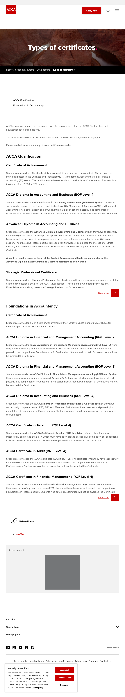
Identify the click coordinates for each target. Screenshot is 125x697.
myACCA (20, 534)
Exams (30, 69)
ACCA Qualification (23, 100)
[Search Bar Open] (108, 10)
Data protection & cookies (59, 661)
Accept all (64, 670)
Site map (93, 661)
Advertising (81, 661)
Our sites (11, 619)
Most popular (13, 634)
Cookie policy (37, 687)
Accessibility (20, 661)
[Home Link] (113, 647)
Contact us (105, 661)
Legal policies (36, 661)
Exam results (43, 69)
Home (9, 69)
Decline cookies (65, 677)
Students (20, 69)
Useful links (12, 627)
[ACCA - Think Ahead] (11, 13)
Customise (65, 685)
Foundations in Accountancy (28, 105)
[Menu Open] (117, 10)
